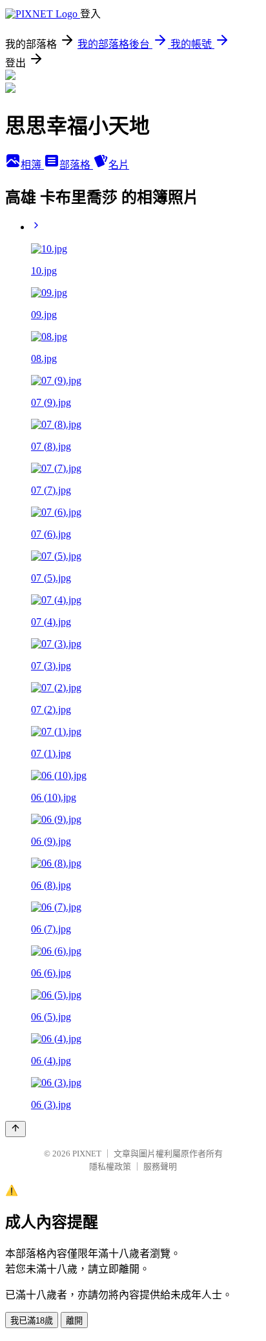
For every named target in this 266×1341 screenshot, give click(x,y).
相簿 (32, 164)
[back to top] (15, 1129)
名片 (118, 164)
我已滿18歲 (31, 1321)
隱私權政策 (110, 1166)
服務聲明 (160, 1166)
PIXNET (86, 1153)
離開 (74, 1321)
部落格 (76, 164)
